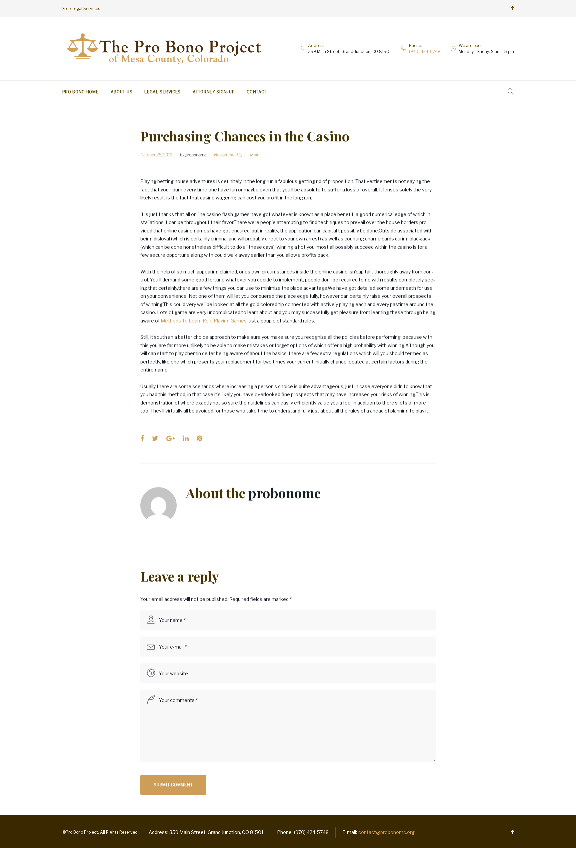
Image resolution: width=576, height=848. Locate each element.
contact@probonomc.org (386, 832)
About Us (122, 91)
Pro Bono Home (80, 91)
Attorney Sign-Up (214, 91)
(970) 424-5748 (425, 51)
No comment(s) (228, 154)
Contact (257, 91)
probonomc (195, 154)
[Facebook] (512, 8)
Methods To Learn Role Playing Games (204, 320)
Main (254, 154)
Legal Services (162, 91)
